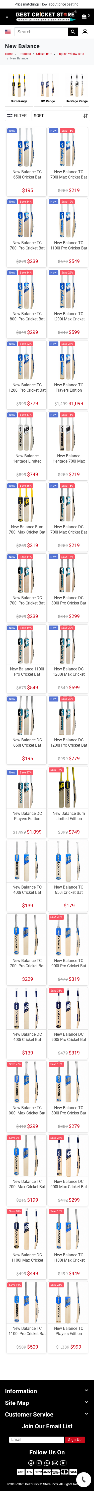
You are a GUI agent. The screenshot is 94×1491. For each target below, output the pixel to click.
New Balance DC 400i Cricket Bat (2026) (27, 1039)
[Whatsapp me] (47, 1462)
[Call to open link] (83, 1479)
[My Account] (83, 33)
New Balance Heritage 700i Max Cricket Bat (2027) (69, 461)
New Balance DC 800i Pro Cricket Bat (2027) (68, 603)
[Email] (55, 1462)
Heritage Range (77, 101)
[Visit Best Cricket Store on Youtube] (63, 1462)
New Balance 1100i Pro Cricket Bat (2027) (27, 674)
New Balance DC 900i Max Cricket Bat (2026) (68, 1186)
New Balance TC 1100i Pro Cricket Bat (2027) (68, 248)
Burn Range (19, 101)
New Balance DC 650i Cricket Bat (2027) (27, 745)
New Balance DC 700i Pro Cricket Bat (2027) (27, 603)
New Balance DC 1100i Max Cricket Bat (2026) (27, 1260)
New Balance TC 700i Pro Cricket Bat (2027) (27, 248)
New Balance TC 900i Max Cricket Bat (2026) (27, 1113)
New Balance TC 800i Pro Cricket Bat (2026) (68, 1113)
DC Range (48, 101)
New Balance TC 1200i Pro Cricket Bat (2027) (27, 390)
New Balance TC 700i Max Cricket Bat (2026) (27, 1186)
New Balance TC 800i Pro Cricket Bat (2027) (27, 319)
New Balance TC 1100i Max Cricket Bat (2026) (69, 1260)
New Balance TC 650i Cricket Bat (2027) (27, 177)
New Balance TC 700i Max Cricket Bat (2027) (68, 177)
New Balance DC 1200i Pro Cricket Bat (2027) (68, 745)
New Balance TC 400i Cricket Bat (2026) (27, 892)
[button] (6, 16)
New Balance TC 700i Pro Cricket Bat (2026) (27, 966)
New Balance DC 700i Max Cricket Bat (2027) (68, 532)
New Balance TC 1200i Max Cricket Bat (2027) (69, 319)
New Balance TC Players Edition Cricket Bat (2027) (69, 390)
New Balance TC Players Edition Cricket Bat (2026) (69, 1333)
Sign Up (75, 1440)
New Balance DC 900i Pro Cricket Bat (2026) (68, 1039)
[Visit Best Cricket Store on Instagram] (39, 1462)
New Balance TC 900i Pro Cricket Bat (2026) (68, 966)
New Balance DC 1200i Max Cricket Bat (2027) (69, 674)
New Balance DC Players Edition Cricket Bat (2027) (27, 818)
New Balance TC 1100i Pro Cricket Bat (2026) (27, 1333)
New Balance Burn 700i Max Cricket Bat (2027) (27, 532)
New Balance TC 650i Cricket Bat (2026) (68, 892)
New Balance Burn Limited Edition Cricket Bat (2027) (69, 818)
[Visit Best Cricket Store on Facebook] (31, 1462)
